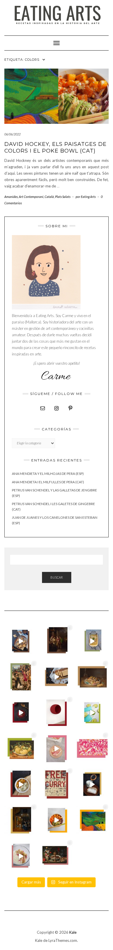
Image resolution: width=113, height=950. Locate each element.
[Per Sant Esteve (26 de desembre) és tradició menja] (20, 676)
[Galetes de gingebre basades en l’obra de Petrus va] (20, 641)
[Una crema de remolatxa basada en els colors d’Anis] (20, 712)
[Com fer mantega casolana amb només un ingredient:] (92, 784)
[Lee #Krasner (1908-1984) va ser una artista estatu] (92, 748)
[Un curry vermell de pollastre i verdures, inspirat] (20, 784)
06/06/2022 (12, 134)
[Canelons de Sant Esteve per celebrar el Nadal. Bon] (92, 641)
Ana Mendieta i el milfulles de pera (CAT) (48, 482)
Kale (72, 932)
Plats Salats (62, 196)
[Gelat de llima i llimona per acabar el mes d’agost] (92, 712)
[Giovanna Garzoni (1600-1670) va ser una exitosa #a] (20, 748)
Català (49, 196)
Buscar (56, 577)
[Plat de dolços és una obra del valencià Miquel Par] (92, 676)
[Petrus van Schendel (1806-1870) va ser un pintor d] (56, 641)
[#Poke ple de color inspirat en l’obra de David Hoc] (56, 820)
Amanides (11, 196)
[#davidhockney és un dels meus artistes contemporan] (92, 820)
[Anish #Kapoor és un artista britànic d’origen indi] (56, 712)
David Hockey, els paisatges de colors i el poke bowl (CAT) (55, 147)
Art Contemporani (31, 196)
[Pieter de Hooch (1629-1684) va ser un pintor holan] (20, 820)
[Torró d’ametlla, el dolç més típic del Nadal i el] (56, 676)
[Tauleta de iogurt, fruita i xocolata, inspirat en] (56, 748)
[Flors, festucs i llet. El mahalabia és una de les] (20, 856)
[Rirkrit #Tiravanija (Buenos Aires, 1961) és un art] (56, 784)
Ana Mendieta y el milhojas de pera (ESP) (48, 473)
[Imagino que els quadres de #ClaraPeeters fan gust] (56, 856)
